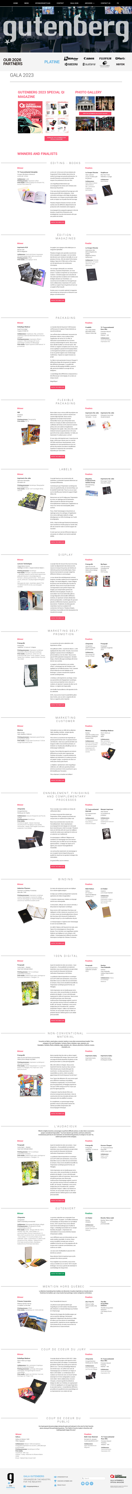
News (26, 3)
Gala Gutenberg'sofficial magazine (117, 1481)
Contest (60, 3)
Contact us (105, 3)
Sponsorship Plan (42, 3)
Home (15, 3)
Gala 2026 (74, 3)
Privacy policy (61, 1485)
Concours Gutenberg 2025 (64, 1481)
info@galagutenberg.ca (33, 1486)
